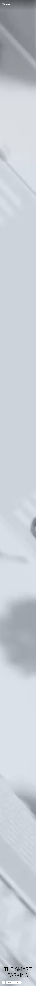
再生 (3, 982)
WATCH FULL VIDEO (14, 982)
